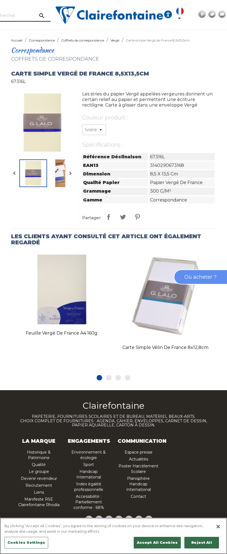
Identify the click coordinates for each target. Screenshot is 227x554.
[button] (99, 378)
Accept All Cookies (157, 542)
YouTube (222, 14)
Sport (88, 464)
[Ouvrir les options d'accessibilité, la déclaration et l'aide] (168, 14)
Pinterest (137, 216)
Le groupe (39, 471)
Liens (39, 492)
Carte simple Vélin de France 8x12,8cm (165, 347)
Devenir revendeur (39, 478)
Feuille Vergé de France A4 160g (61, 333)
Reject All (201, 542)
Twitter (212, 14)
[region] (113, 536)
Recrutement (38, 485)
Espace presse (139, 452)
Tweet (122, 216)
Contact (138, 496)
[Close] (218, 527)
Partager (108, 216)
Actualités (138, 459)
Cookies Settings (26, 542)
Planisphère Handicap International (138, 484)
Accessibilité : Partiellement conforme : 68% (88, 502)
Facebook (202, 14)
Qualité (39, 464)
